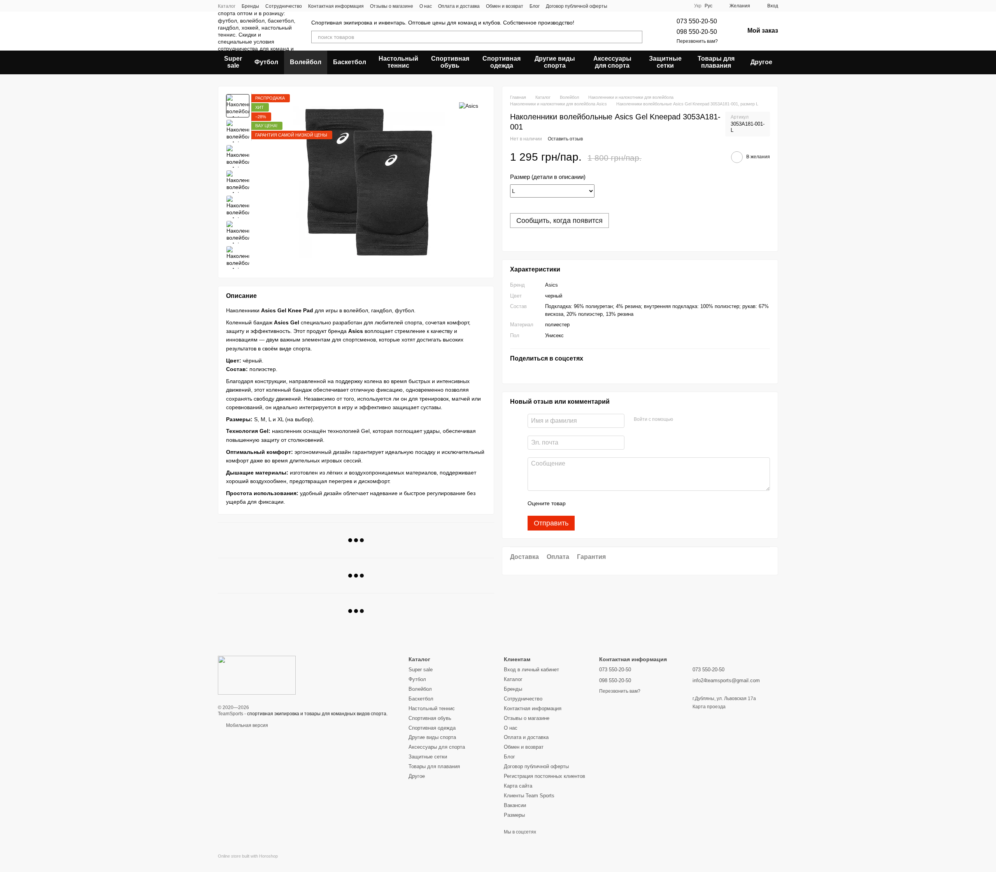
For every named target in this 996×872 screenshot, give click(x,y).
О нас (425, 6)
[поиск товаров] (636, 37)
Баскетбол (349, 62)
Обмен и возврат (504, 6)
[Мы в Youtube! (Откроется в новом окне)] (682, 6)
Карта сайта (518, 786)
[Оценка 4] (616, 503)
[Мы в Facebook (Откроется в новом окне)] (663, 6)
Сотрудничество (283, 6)
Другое (761, 62)
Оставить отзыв (565, 139)
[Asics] (468, 105)
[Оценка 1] (578, 503)
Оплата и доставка (459, 6)
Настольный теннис (398, 62)
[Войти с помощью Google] (694, 419)
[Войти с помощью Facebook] (681, 419)
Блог (535, 6)
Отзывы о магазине (391, 6)
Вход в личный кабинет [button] (531, 669)
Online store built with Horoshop (248, 856)
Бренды (250, 6)
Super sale (233, 62)
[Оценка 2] (591, 503)
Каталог (226, 6)
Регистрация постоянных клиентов (544, 776)
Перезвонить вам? (697, 41)
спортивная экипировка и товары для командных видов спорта (316, 713)
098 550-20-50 (697, 31)
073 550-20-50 (697, 21)
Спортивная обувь (450, 62)
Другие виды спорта (555, 62)
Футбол (266, 62)
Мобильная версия (246, 725)
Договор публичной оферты (576, 6)
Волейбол (305, 62)
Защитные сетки (665, 62)
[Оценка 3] (603, 503)
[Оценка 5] (628, 503)
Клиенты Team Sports (529, 795)
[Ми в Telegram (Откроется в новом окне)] (672, 6)
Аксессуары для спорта (612, 62)
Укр (697, 6)
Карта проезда (709, 706)
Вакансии (515, 805)
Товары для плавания (716, 62)
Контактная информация (336, 6)
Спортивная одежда (501, 62)
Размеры (514, 815)
